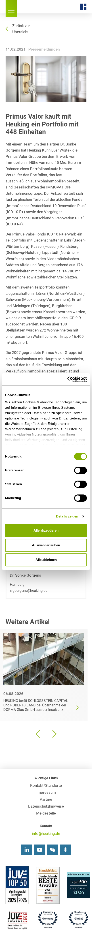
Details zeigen (67, 516)
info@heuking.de (46, 834)
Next (53, 733)
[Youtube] (39, 850)
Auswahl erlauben (46, 545)
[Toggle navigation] (11, 8)
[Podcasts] (65, 850)
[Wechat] (52, 850)
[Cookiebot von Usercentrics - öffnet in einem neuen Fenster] (67, 379)
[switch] (80, 470)
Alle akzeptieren (46, 530)
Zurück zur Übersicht (21, 29)
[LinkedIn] (26, 850)
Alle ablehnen (46, 560)
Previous (38, 733)
